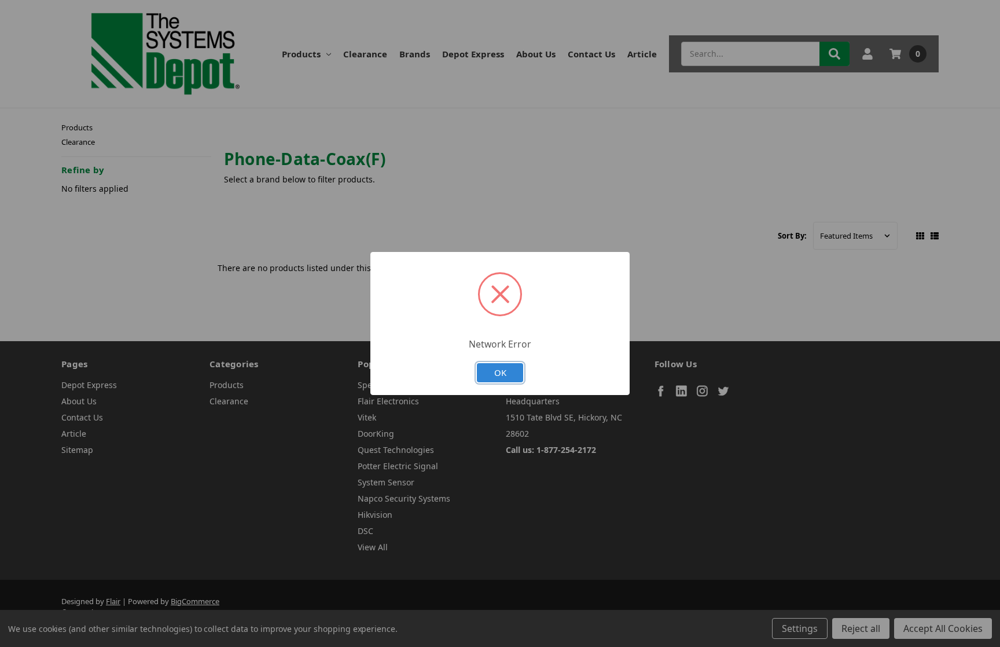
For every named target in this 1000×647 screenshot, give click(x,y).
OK (500, 372)
